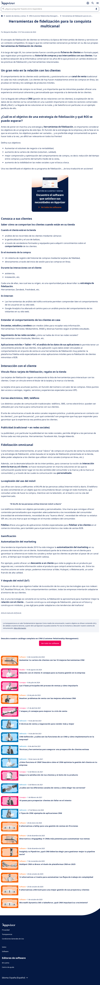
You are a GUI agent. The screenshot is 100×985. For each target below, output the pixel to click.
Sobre (4, 947)
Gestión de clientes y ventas (16, 16)
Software (5, 951)
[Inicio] (2, 16)
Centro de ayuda (8, 967)
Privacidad (6, 930)
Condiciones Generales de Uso (13, 939)
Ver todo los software (50, 643)
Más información (20, 628)
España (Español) (17, 977)
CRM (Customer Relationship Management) (44, 16)
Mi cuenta (5, 963)
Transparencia (7, 934)
